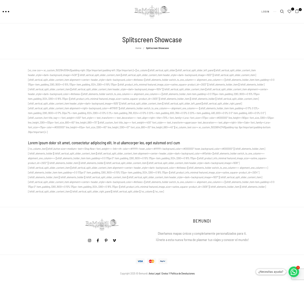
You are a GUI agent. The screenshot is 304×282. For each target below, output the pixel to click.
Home (138, 47)
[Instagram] (89, 240)
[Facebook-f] (98, 240)
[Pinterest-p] (106, 240)
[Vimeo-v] (114, 240)
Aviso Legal (154, 273)
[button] (298, 11)
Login (265, 11)
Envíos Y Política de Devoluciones (178, 273)
